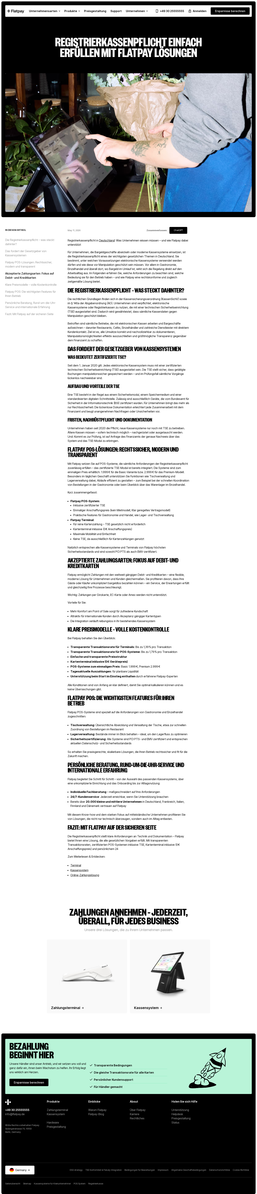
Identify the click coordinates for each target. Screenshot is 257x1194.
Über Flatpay (137, 1110)
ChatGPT (178, 230)
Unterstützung (180, 1110)
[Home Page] (15, 11)
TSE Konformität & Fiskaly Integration (103, 1170)
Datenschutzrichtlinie (219, 1170)
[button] (44, 11)
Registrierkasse (95, 1184)
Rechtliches (137, 1118)
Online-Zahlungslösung (84, 875)
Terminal (75, 865)
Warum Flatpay (97, 1110)
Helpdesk (177, 1114)
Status (175, 1122)
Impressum (163, 1170)
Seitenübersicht (12, 1184)
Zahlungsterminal (57, 1110)
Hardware (53, 1122)
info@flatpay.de (15, 1114)
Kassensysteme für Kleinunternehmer (52, 1184)
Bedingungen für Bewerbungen (139, 1170)
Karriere (134, 1114)
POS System (79, 1184)
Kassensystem (79, 870)
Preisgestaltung (56, 1126)
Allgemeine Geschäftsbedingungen (188, 1170)
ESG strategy (76, 1170)
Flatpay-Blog (96, 1114)
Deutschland (107, 240)
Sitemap (27, 1184)
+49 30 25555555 (17, 1110)
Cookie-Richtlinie (241, 1170)
